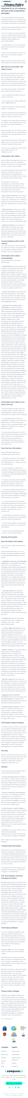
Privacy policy (16, 1051)
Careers (14, 1063)
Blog (2, 1066)
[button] (26, 1)
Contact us (15, 1066)
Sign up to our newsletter (14, 1083)
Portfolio (3, 1057)
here (14, 339)
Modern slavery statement (16, 1059)
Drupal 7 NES (3, 1062)
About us (3, 1051)
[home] (10, 1)
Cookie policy (15, 1054)
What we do (4, 1054)
